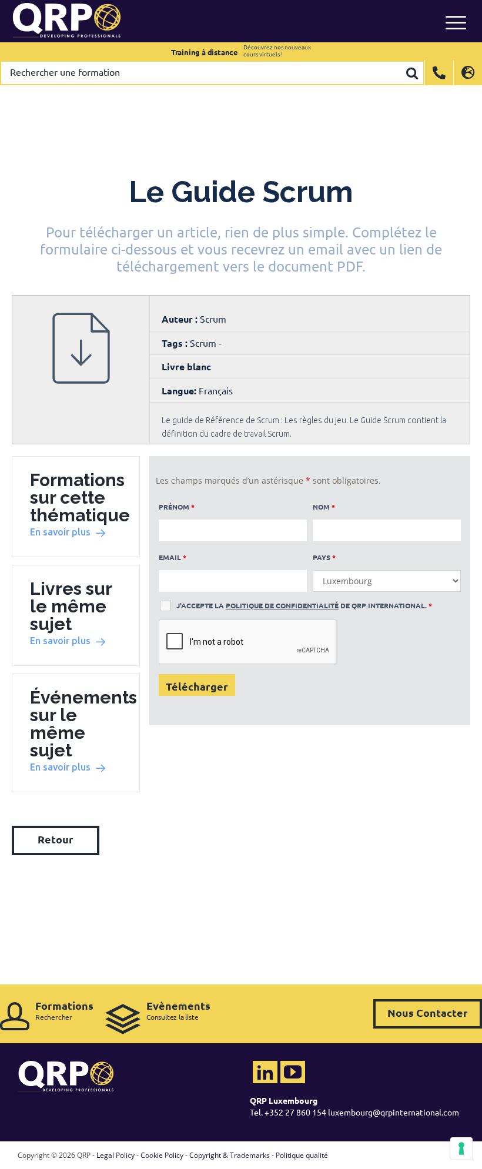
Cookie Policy (161, 1155)
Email (172, 557)
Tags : (176, 343)
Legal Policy (115, 1155)
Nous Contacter (427, 1012)
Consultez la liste (178, 1010)
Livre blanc (186, 366)
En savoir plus (60, 532)
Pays (324, 557)
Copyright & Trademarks (229, 1155)
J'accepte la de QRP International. (304, 605)
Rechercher (64, 1010)
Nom (324, 506)
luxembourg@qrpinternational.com (393, 1112)
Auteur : (181, 319)
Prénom (177, 506)
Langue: (179, 390)
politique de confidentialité (282, 605)
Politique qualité (302, 1155)
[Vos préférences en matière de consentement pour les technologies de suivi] (461, 1148)
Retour (55, 839)
